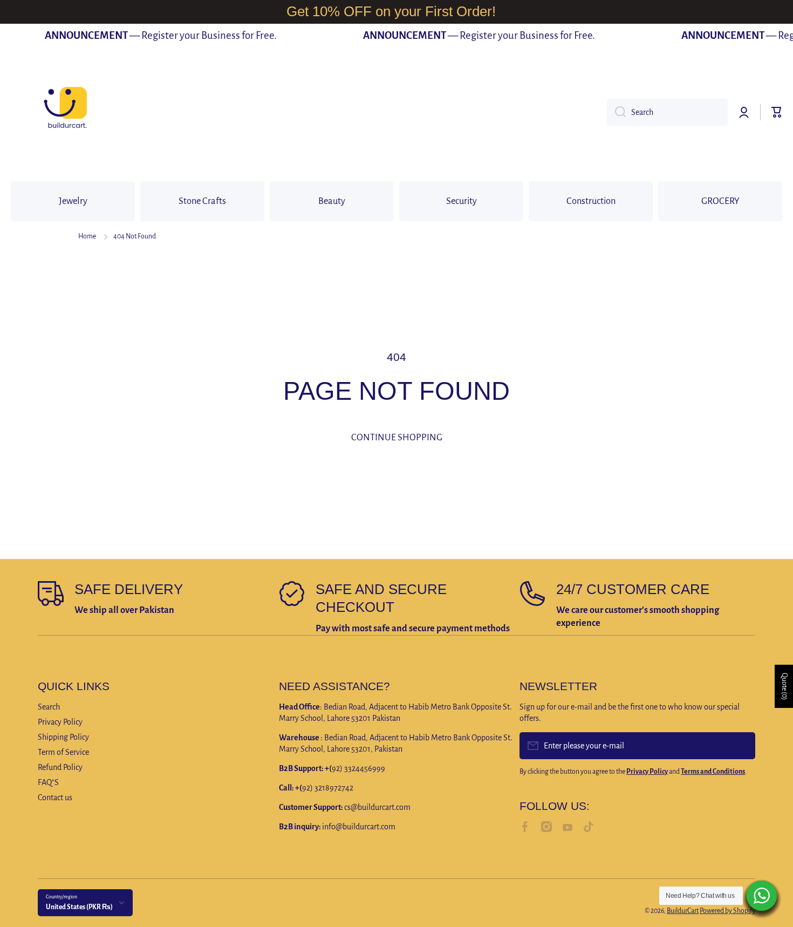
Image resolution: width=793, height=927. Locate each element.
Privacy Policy (60, 722)
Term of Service (63, 752)
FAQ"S (48, 782)
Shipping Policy (63, 737)
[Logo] (65, 112)
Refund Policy (60, 767)
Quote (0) (784, 686)
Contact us (55, 797)
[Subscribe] (741, 745)
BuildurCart (683, 911)
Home (87, 236)
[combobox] (667, 112)
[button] (776, 112)
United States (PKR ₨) (79, 907)
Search (49, 707)
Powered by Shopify (727, 911)
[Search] (616, 112)
